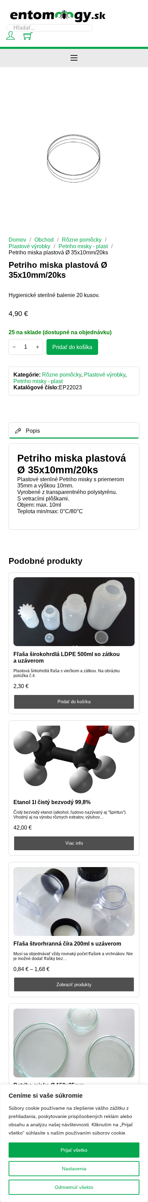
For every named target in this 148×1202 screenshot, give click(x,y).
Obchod (44, 239)
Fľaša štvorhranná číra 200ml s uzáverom (67, 943)
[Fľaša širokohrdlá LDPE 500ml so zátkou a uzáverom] (74, 611)
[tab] (74, 430)
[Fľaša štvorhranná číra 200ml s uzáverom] (74, 901)
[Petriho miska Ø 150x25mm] (74, 1043)
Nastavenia (74, 1168)
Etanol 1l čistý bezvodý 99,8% (52, 802)
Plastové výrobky (29, 246)
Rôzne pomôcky (82, 239)
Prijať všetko (74, 1150)
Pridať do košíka (74, 701)
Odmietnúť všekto (74, 1187)
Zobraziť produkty (74, 984)
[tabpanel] (73, 486)
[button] (130, 103)
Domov (17, 239)
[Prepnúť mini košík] (28, 36)
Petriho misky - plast (83, 246)
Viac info (74, 843)
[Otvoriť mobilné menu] (74, 58)
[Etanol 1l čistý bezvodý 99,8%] (74, 760)
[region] (74, 1143)
